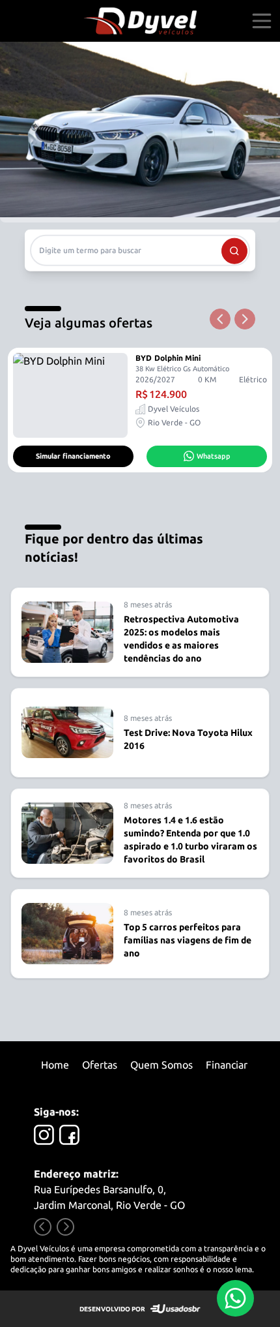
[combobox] (140, 250)
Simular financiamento (73, 456)
